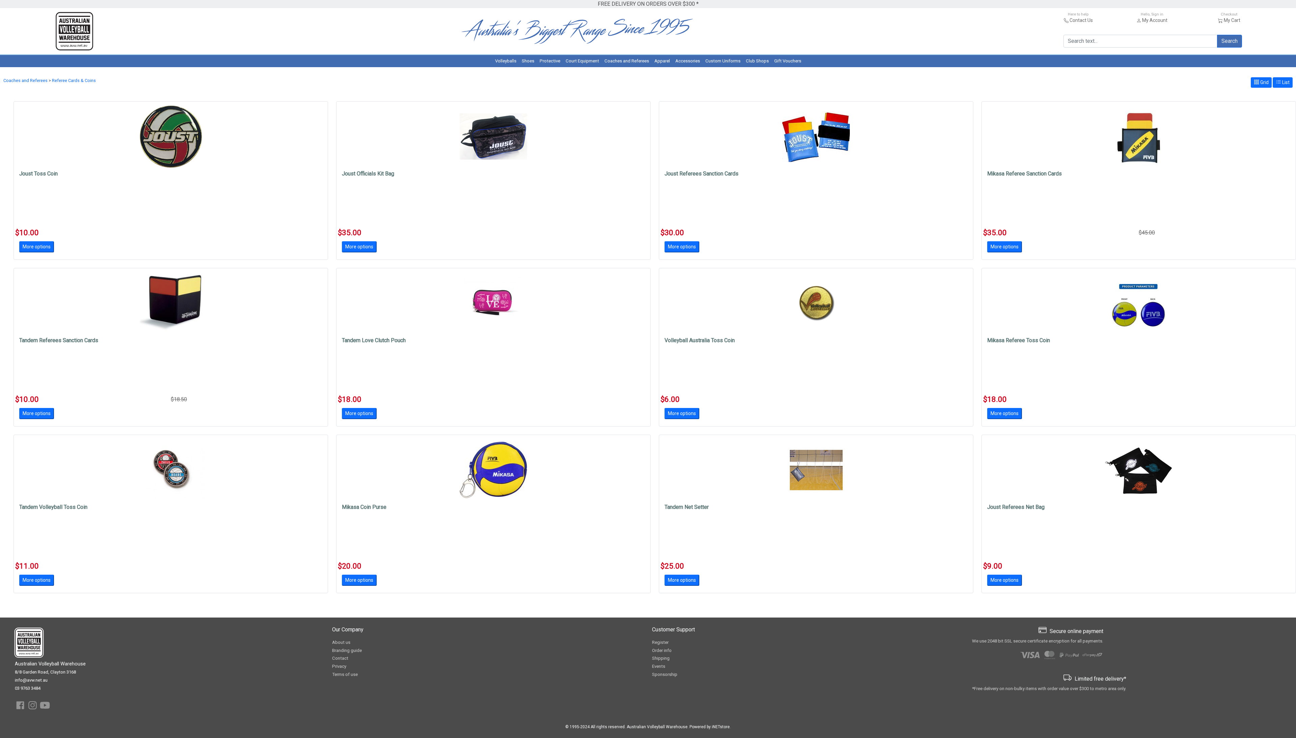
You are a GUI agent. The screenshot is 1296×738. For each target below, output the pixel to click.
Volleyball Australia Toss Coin (700, 340)
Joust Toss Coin (38, 173)
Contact (340, 658)
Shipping (661, 658)
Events (658, 666)
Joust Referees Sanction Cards (701, 173)
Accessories (687, 60)
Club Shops (757, 60)
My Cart (1232, 20)
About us (341, 642)
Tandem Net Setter (687, 507)
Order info (662, 650)
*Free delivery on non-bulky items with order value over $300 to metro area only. (1049, 688)
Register (660, 642)
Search (1229, 41)
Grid (1264, 82)
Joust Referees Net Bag (1016, 507)
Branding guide (347, 650)
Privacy (339, 666)
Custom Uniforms (722, 60)
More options (37, 246)
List (1285, 82)
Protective (550, 60)
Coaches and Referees (626, 60)
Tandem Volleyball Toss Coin (53, 507)
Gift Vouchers (787, 60)
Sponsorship (664, 674)
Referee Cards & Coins (74, 80)
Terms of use (345, 674)
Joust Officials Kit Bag (368, 173)
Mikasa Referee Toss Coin (1018, 340)
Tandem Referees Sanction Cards (58, 340)
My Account (1154, 20)
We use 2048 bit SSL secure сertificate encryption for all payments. (1037, 641)
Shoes (528, 60)
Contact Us (1081, 20)
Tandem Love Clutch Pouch (374, 340)
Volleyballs (505, 60)
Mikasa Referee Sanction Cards (1024, 173)
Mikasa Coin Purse (364, 507)
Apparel (662, 60)
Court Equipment (582, 60)
